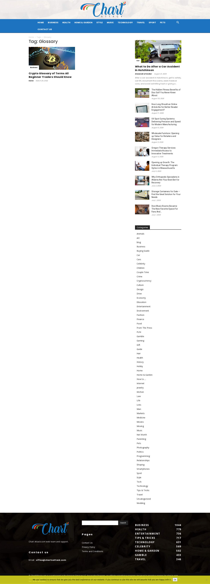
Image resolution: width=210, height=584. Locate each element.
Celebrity (141, 263)
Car (138, 61)
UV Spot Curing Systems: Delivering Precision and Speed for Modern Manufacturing (166, 122)
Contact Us (45, 29)
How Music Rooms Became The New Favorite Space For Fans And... (165, 209)
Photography (143, 447)
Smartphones (143, 469)
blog (139, 242)
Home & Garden (83, 22)
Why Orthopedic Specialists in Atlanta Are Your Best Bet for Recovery (165, 180)
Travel (141, 22)
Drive (139, 293)
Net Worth (142, 434)
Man (139, 409)
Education (141, 302)
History (140, 362)
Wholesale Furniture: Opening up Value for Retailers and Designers (165, 136)
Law (139, 396)
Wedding (141, 503)
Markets (141, 413)
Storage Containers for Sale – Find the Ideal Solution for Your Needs (166, 194)
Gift (138, 345)
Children (141, 268)
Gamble (140, 336)
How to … (141, 379)
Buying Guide (143, 250)
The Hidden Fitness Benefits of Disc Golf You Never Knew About (166, 93)
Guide (139, 349)
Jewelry (140, 387)
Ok (175, 579)
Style (99, 22)
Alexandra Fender (143, 74)
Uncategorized (144, 498)
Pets (162, 22)
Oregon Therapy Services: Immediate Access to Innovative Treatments (164, 151)
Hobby (140, 366)
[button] (177, 22)
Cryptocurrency (144, 280)
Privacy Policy (88, 547)
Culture (140, 285)
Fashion (140, 315)
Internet (140, 383)
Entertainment (143, 306)
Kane (31, 81)
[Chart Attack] (105, 9)
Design (140, 289)
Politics (140, 451)
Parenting (141, 439)
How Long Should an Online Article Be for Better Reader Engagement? (165, 107)
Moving (140, 426)
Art (138, 238)
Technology (125, 22)
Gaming (140, 340)
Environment (143, 310)
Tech (139, 481)
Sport (152, 22)
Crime (139, 276)
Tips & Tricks (143, 490)
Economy (141, 297)
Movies (140, 422)
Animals (140, 233)
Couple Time (143, 272)
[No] (206, 579)
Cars (139, 259)
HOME (41, 22)
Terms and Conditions (92, 551)
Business (53, 22)
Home (31, 37)
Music (110, 22)
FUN (139, 332)
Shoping (140, 464)
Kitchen (140, 392)
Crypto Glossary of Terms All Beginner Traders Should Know (50, 75)
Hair (139, 353)
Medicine (141, 417)
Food (139, 323)
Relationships (143, 460)
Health (66, 22)
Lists (139, 404)
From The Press (144, 327)
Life (138, 400)
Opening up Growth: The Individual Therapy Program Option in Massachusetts (165, 165)
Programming (143, 456)
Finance (140, 319)
